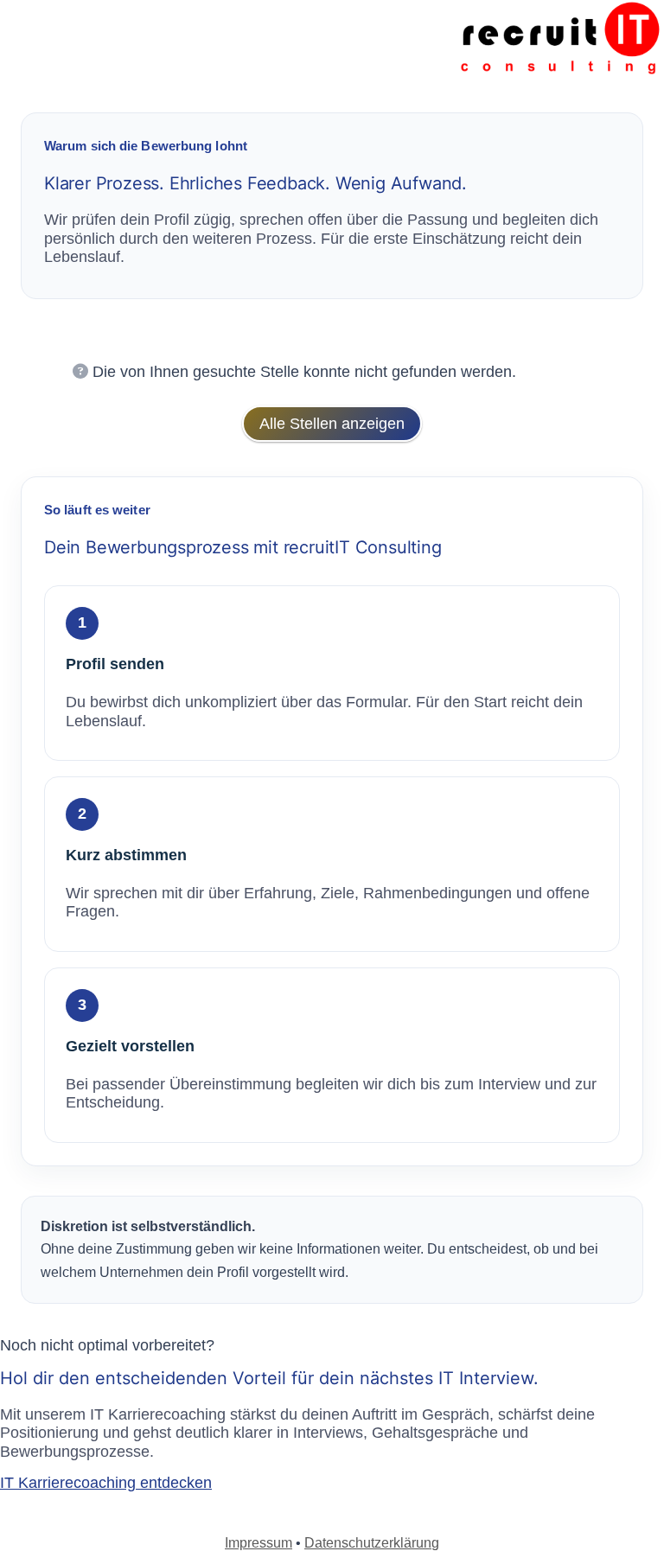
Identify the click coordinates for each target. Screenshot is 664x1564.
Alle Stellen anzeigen (332, 423)
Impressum (258, 1542)
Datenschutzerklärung (371, 1542)
